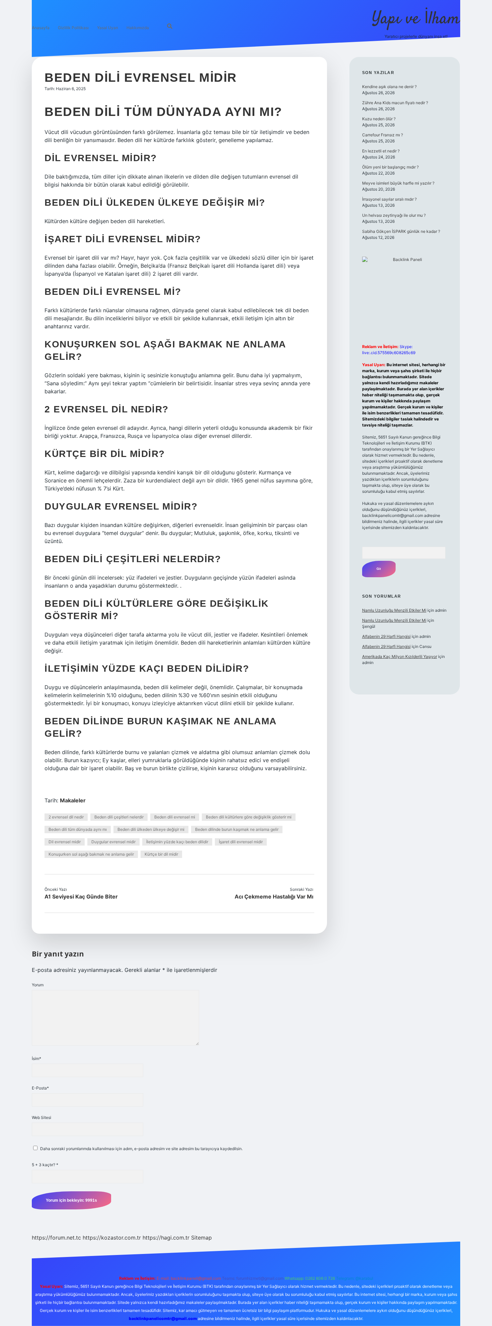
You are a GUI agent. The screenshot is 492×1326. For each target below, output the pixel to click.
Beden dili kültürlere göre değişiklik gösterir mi (249, 816)
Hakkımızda (138, 27)
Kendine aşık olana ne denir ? (389, 86)
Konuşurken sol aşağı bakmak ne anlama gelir (91, 854)
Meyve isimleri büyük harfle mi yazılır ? (398, 183)
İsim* (36, 1058)
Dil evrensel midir (65, 841)
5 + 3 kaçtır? (45, 1164)
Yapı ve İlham (416, 19)
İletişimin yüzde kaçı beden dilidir (177, 841)
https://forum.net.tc (56, 1237)
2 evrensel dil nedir (66, 816)
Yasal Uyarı (107, 27)
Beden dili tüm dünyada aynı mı (78, 829)
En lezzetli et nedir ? (381, 150)
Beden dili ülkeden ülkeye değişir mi (150, 829)
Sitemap (201, 1237)
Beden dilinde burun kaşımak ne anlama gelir (236, 829)
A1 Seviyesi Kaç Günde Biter (81, 896)
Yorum (38, 984)
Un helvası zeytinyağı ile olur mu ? (394, 215)
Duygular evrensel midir (113, 841)
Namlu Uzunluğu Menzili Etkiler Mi (394, 610)
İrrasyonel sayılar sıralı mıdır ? (389, 199)
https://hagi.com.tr (166, 1237)
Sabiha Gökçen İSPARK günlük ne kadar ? (401, 231)
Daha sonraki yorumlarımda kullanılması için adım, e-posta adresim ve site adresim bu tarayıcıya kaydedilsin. (141, 1148)
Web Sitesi (41, 1117)
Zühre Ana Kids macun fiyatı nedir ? (395, 102)
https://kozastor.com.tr (112, 1237)
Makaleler (73, 800)
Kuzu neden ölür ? (379, 118)
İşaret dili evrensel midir (241, 841)
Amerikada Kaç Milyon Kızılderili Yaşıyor (399, 656)
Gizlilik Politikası (73, 27)
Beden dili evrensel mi (174, 816)
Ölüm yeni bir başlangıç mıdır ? (390, 167)
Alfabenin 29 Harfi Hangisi (386, 636)
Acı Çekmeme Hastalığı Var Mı (274, 896)
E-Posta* (40, 1087)
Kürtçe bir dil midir (161, 854)
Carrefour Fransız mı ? (382, 134)
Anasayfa (41, 27)
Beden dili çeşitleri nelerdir (119, 816)
